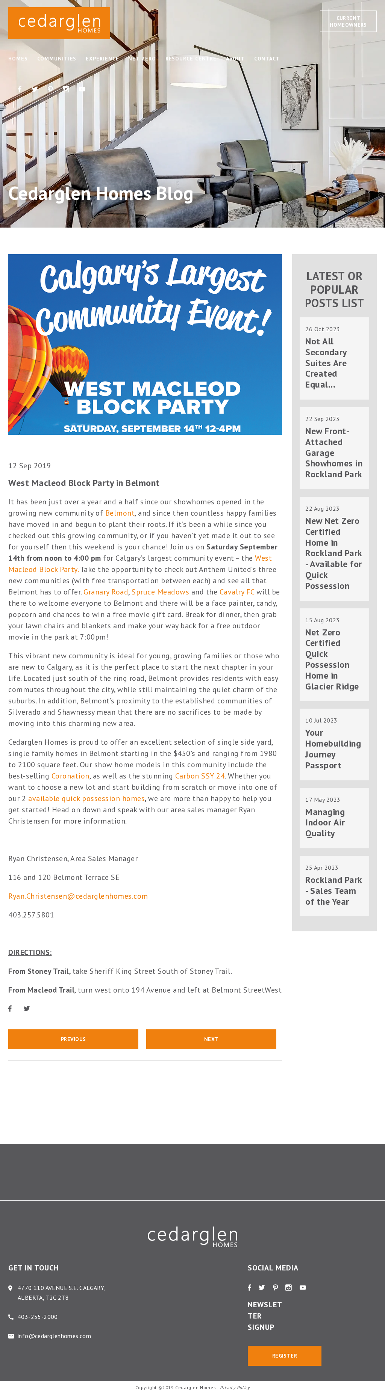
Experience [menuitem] (102, 58)
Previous (73, 1039)
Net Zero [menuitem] (142, 58)
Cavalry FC (237, 592)
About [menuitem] (235, 58)
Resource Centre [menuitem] (191, 58)
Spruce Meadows (160, 592)
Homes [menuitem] (18, 58)
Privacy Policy (235, 1387)
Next (211, 1039)
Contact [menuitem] (267, 58)
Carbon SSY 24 (200, 776)
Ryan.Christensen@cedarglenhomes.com (78, 896)
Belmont (120, 513)
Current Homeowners (348, 21)
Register (284, 1355)
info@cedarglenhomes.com (54, 1336)
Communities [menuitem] (57, 58)
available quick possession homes (86, 798)
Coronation (70, 776)
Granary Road (105, 592)
